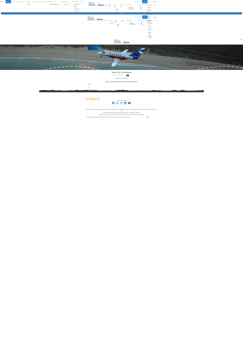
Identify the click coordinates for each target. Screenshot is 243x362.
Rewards (149, 7)
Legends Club (149, 14)
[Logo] (96, 4)
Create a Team (122, 5)
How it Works (109, 5)
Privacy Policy (127, 117)
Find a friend (138, 1)
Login (155, 1)
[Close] (242, 39)
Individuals (89, 84)
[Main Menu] (0, 39)
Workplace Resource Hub (131, 8)
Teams (88, 87)
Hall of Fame (141, 8)
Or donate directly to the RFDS (121, 78)
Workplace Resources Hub (133, 23)
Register (144, 1)
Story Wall (117, 9)
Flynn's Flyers (148, 17)
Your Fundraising (148, 5)
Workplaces (128, 5)
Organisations (90, 89)
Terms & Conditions (120, 117)
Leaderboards (140, 5)
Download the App (149, 21)
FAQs (154, 5)
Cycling (111, 23)
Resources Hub (149, 10)
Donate (150, 1)
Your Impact (115, 5)
